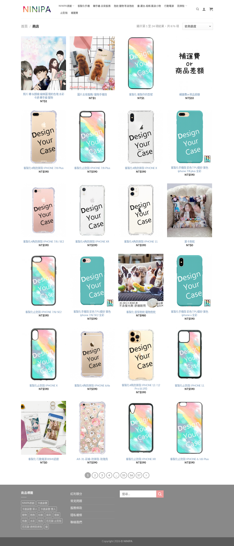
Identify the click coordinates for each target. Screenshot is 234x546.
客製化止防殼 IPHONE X (43, 385)
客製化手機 (84, 5)
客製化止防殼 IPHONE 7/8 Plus (92, 168)
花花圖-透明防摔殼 (32, 526)
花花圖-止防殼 (53, 520)
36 (131, 475)
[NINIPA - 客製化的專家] (37, 9)
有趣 (24, 520)
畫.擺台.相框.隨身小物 (149, 5)
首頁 (24, 26)
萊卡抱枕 (189, 241)
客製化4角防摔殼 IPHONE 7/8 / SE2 (43, 241)
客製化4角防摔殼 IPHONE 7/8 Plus (44, 168)
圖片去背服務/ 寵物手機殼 (92, 94)
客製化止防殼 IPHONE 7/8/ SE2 (43, 312)
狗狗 (40, 520)
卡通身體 (42, 502)
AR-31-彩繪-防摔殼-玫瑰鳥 (92, 459)
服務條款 (76, 508)
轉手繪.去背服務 (102, 5)
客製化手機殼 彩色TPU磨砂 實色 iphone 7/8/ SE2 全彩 (92, 313)
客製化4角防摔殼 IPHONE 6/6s (92, 385)
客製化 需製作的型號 (141, 94)
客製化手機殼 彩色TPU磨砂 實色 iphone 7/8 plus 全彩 (189, 169)
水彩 (32, 520)
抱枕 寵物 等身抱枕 (124, 5)
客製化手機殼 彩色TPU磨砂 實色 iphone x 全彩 (189, 313)
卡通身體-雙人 (48, 508)
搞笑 (48, 514)
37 (139, 475)
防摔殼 (181, 5)
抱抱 (32, 514)
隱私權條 (76, 515)
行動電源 (169, 5)
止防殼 (64, 12)
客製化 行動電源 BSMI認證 (43, 459)
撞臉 (56, 514)
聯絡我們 (76, 522)
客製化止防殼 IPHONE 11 (189, 385)
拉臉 (40, 514)
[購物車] (211, 9)
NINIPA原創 (65, 5)
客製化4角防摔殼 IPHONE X (141, 168)
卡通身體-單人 (29, 508)
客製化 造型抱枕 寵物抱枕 (141, 312)
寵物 (24, 514)
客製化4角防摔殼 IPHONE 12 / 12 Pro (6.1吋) (141, 387)
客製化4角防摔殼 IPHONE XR (92, 241)
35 (123, 475)
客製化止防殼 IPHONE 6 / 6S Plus (189, 459)
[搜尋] (197, 9)
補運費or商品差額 (189, 94)
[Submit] (160, 493)
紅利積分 (76, 493)
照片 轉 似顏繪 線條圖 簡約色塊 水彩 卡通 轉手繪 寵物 (43, 96)
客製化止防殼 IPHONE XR (141, 459)
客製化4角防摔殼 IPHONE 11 (141, 241)
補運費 (74, 12)
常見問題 (76, 501)
